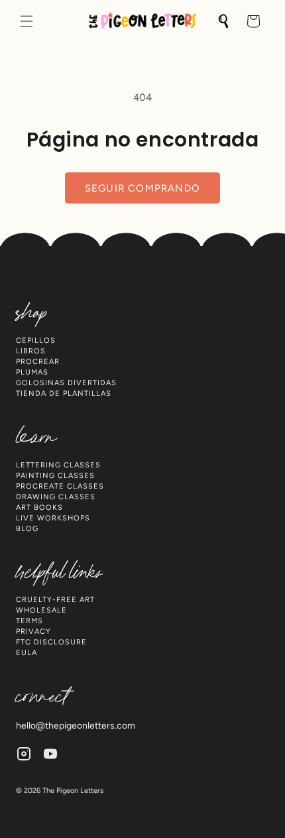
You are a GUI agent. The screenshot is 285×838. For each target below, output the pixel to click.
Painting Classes (55, 475)
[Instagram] (24, 754)
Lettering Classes (58, 465)
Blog (27, 528)
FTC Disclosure (51, 642)
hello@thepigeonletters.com (75, 725)
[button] (26, 21)
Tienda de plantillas (63, 393)
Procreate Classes (60, 486)
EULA (26, 652)
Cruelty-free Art (55, 599)
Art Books (39, 507)
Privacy (33, 631)
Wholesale (41, 610)
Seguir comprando (142, 188)
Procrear (38, 361)
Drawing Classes (55, 497)
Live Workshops (53, 518)
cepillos (36, 340)
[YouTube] (50, 754)
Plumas (32, 372)
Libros (31, 351)
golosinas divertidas (66, 383)
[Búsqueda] (224, 21)
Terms (29, 621)
